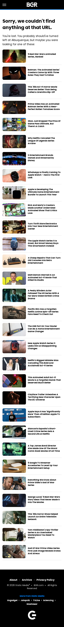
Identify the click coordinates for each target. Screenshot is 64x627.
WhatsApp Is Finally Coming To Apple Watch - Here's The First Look (44, 175)
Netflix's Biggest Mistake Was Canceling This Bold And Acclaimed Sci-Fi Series (43, 363)
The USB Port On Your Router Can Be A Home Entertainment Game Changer (44, 329)
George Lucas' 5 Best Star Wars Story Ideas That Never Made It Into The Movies (44, 500)
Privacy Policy (46, 580)
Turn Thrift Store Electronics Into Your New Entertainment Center (43, 226)
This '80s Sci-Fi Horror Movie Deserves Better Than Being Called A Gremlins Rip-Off (42, 89)
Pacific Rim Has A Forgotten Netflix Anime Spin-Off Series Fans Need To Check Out (43, 312)
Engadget (12, 600)
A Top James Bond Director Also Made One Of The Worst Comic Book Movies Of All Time (44, 448)
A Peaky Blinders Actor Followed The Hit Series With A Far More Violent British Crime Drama (43, 294)
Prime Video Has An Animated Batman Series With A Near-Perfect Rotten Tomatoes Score (44, 107)
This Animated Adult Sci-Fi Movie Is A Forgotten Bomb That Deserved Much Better (44, 380)
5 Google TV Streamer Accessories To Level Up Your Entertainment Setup (43, 465)
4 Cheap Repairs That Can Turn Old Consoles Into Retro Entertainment (44, 260)
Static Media (22, 585)
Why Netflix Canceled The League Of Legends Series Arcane (41, 141)
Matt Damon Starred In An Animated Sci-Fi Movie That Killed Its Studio (42, 278)
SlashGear (32, 604)
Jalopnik (25, 600)
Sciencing (48, 600)
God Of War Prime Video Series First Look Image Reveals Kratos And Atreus (44, 551)
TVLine (36, 600)
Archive (27, 580)
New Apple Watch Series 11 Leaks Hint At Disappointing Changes (42, 346)
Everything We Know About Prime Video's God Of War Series (42, 482)
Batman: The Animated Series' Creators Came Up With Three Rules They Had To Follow (44, 72)
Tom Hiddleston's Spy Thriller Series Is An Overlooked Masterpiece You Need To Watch (43, 534)
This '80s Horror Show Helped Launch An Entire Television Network (43, 517)
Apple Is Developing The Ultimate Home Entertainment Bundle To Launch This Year (43, 192)
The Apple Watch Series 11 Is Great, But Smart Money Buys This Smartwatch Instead (43, 243)
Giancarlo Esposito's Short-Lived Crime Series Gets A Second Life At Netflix (42, 431)
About (13, 580)
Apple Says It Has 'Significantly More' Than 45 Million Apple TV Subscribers (44, 414)
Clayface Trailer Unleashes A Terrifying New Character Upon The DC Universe (44, 397)
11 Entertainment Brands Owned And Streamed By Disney (41, 158)
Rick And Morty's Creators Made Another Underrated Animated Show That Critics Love (42, 209)
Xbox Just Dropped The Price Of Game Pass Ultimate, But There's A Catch (44, 124)
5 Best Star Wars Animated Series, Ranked (42, 55)
